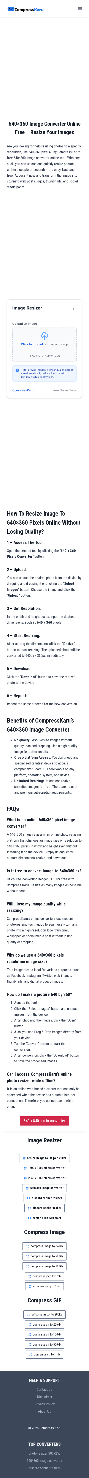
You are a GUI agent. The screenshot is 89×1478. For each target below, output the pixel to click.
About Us (44, 1411)
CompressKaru (22, 390)
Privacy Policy (44, 1404)
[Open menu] (80, 8)
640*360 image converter (44, 1460)
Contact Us (44, 1389)
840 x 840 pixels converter (44, 1120)
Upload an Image (24, 323)
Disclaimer (44, 1397)
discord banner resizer (44, 1468)
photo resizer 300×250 (44, 1453)
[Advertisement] (44, 68)
